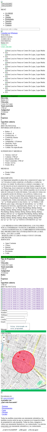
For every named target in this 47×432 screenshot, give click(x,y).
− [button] (4, 340)
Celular (3, 319)
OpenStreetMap (34, 388)
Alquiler (8, 17)
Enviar (3, 331)
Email (3, 322)
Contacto (8, 25)
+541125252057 (8, 398)
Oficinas (5, 412)
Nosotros (8, 23)
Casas (4, 410)
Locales (4, 414)
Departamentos (7, 408)
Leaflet (26, 388)
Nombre (4, 313)
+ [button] (4, 337)
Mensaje (4, 329)
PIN (2, 317)
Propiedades (9, 19)
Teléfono (4, 315)
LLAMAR (9, 13)
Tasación (8, 21)
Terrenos (5, 406)
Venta (7, 15)
